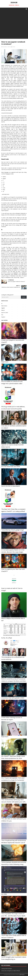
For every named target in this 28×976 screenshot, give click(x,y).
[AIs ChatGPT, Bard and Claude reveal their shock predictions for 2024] (14, 746)
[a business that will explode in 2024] (14, 690)
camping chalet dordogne (6, 968)
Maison (3, 310)
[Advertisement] (14, 25)
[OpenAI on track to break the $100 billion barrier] (14, 437)
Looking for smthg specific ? (7, 294)
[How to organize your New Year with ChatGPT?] (14, 561)
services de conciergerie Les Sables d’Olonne (10, 970)
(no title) (4, 894)
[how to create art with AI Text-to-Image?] (14, 580)
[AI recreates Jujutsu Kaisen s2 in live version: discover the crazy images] (14, 540)
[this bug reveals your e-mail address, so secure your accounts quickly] (8, 395)
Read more (4, 362)
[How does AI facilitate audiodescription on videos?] (14, 418)
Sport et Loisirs (4, 312)
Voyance (3, 317)
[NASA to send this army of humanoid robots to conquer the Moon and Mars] (14, 669)
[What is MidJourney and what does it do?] (14, 604)
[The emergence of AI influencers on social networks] (14, 648)
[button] (26, 9)
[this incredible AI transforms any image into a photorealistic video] (14, 372)
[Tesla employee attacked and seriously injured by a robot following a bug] (14, 852)
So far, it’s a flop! (6, 638)
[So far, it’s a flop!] (14, 629)
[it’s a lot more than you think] (14, 457)
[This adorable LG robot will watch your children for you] (14, 811)
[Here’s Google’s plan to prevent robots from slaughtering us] (14, 947)
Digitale (3, 308)
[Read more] (14, 352)
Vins (2, 314)
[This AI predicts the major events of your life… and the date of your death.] (14, 904)
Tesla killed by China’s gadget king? (12, 530)
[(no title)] (14, 879)
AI (1, 303)
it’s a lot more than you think (10, 466)
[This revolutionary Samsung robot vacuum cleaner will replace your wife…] (14, 790)
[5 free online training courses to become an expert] (14, 708)
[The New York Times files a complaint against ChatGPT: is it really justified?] (8, 498)
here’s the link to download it (10, 486)
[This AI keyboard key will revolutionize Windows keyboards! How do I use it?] (14, 831)
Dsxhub (13, 46)
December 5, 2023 (6, 46)
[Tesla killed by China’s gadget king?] (14, 521)
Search (23, 297)
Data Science (4, 305)
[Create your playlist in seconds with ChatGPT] (14, 330)
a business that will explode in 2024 (12, 698)
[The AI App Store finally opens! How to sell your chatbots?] (14, 926)
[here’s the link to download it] (14, 476)
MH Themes (22, 974)
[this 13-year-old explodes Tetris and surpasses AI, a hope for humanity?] (14, 768)
